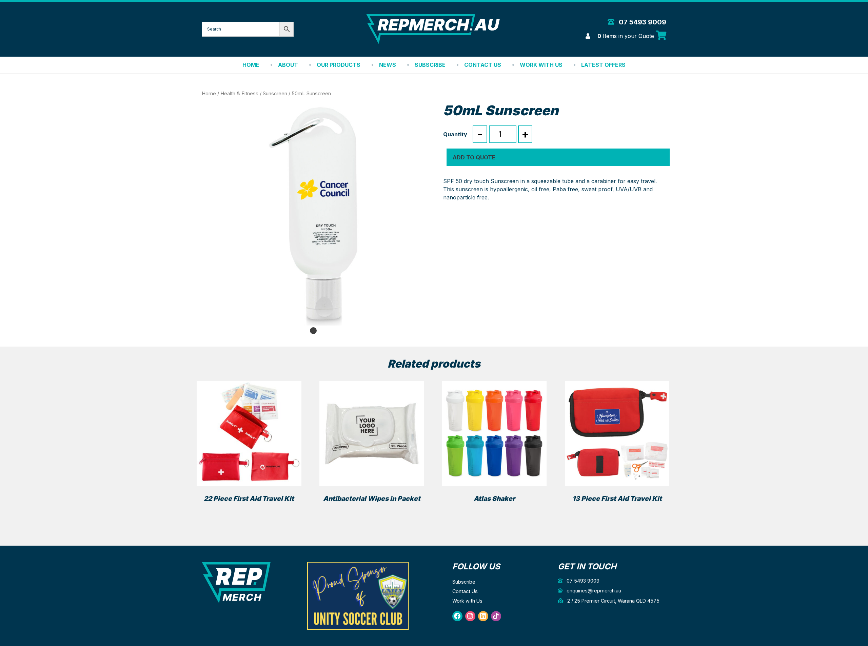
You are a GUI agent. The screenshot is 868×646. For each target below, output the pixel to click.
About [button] (288, 64)
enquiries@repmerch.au (593, 590)
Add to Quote (474, 157)
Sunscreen (275, 94)
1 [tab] (313, 330)
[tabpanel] (313, 214)
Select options (494, 510)
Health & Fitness (239, 94)
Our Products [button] (338, 64)
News (387, 64)
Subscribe (430, 64)
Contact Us (482, 64)
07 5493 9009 (641, 22)
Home (250, 64)
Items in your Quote (626, 36)
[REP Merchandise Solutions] (236, 582)
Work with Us (541, 64)
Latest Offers (603, 64)
